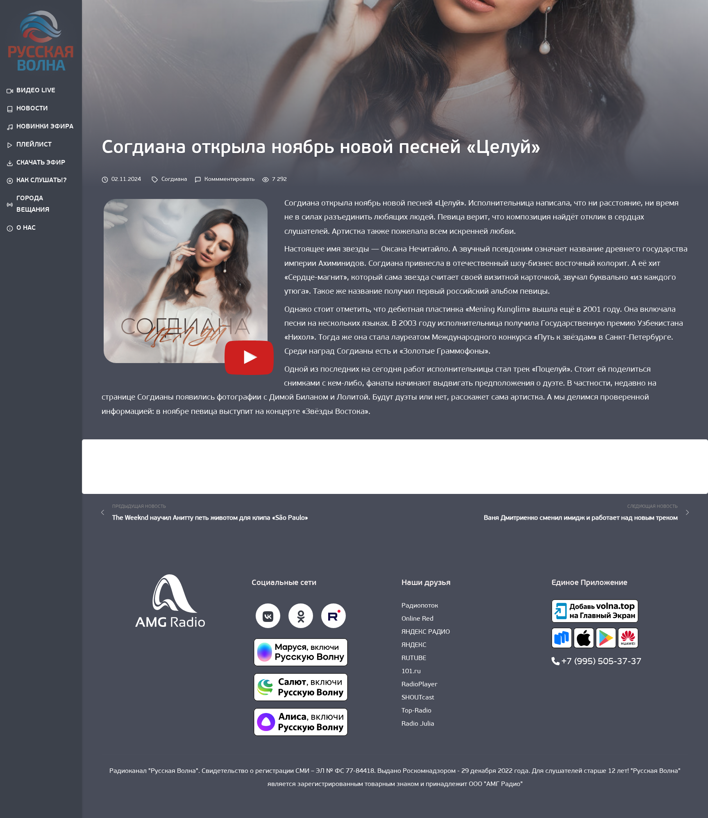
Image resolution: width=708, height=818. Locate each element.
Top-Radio (416, 711)
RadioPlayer (420, 684)
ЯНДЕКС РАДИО (426, 632)
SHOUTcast (418, 698)
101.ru (411, 671)
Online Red (417, 619)
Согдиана (174, 179)
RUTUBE (414, 658)
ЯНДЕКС (414, 645)
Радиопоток (420, 606)
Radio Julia (418, 724)
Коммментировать (229, 179)
